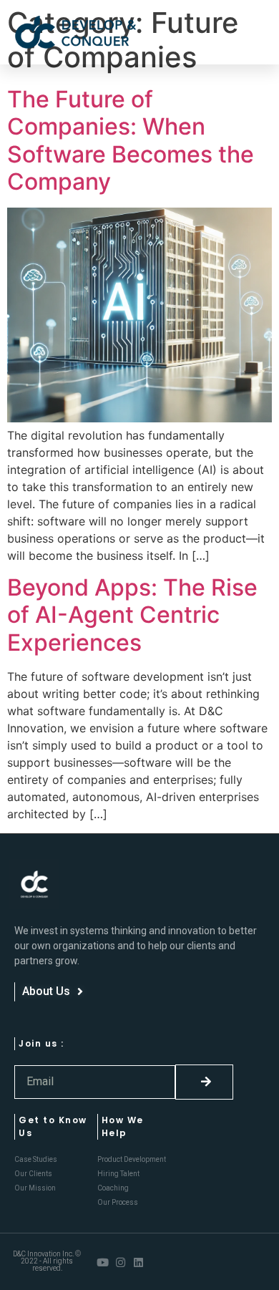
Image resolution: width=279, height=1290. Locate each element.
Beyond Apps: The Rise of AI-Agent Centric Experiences (132, 614)
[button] (246, 33)
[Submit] (204, 1082)
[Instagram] (120, 1262)
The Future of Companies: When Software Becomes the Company (130, 140)
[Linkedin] (138, 1262)
